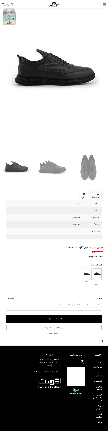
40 (98, 305)
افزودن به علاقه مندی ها (54, 327)
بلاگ (100, 422)
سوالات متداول (99, 374)
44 (59, 305)
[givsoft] (75, 390)
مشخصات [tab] (94, 197)
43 (68, 305)
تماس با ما (98, 381)
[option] (54, 74)
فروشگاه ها (97, 367)
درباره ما (99, 361)
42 (78, 305)
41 (88, 305)
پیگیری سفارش (99, 388)
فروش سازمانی (99, 407)
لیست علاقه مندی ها (97, 397)
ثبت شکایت (99, 416)
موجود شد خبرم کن (54, 319)
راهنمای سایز (10, 298)
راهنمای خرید (54, 333)
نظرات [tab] (82, 197)
